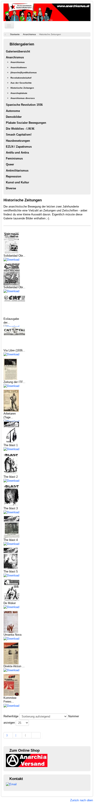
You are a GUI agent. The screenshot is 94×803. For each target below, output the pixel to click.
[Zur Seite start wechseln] (8, 735)
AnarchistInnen (18, 67)
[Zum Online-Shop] (26, 760)
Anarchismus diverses (22, 98)
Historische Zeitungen (22, 88)
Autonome (13, 111)
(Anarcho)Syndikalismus (23, 72)
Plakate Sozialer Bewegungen (26, 122)
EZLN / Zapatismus (19, 146)
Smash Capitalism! (18, 134)
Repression (13, 176)
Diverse (11, 188)
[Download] (11, 259)
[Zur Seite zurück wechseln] (17, 735)
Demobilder (14, 116)
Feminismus (14, 158)
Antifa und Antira (17, 152)
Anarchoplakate (18, 93)
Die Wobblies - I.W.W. (20, 128)
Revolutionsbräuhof (20, 78)
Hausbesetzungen (18, 140)
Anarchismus (15, 57)
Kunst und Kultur (17, 182)
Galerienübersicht (18, 51)
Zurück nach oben (81, 800)
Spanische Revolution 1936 (24, 104)
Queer (10, 164)
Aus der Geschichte (21, 83)
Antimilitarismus (17, 170)
